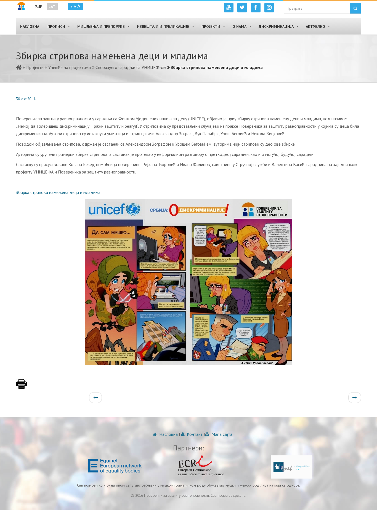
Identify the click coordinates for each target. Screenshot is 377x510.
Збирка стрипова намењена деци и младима (58, 192)
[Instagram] (269, 7)
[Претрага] (355, 8)
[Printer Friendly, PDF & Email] (21, 386)
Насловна (168, 434)
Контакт (194, 434)
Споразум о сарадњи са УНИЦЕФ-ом (130, 67)
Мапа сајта (221, 434)
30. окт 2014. (26, 99)
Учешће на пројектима (69, 67)
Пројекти (35, 67)
